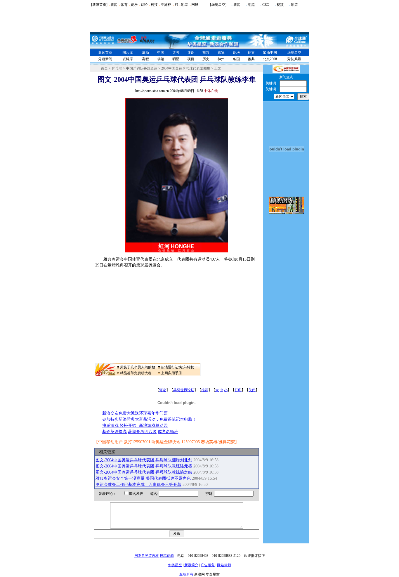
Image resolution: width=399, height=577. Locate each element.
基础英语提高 (114, 431)
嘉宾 (221, 53)
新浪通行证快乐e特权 (177, 367)
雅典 (251, 59)
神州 (221, 59)
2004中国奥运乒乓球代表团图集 (185, 68)
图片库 (127, 53)
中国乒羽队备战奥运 (141, 68)
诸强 (175, 53)
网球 (194, 5)
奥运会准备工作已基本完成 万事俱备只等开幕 (138, 484)
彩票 (184, 5)
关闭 (252, 390)
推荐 (204, 390)
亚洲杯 (166, 5)
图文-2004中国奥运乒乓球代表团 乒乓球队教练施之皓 (144, 472)
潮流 (251, 5)
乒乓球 (117, 68)
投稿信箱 (167, 556)
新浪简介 (191, 565)
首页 (104, 68)
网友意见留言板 (146, 556)
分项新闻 (105, 59)
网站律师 (224, 565)
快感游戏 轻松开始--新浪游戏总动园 (135, 425)
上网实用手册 (171, 373)
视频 (280, 5)
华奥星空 (294, 53)
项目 (190, 59)
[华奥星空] (218, 5)
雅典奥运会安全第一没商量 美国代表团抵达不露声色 (143, 478)
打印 (238, 390)
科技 (154, 5)
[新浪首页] (99, 5)
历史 (205, 59)
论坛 (236, 53)
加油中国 (270, 53)
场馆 (160, 59)
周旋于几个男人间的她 (137, 367)
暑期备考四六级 (142, 431)
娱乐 (134, 5)
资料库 (127, 59)
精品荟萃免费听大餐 (136, 373)
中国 (160, 53)
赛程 (145, 59)
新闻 (113, 5)
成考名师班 (168, 431)
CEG (265, 5)
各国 (236, 59)
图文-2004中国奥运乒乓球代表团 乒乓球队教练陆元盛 (144, 466)
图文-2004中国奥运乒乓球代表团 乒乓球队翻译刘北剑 (144, 460)
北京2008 (270, 59)
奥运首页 (105, 53)
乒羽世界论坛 (183, 390)
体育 (124, 5)
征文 (251, 53)
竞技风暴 (294, 59)
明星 (175, 59)
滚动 (145, 53)
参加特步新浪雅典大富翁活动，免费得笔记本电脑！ (149, 419)
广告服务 (208, 565)
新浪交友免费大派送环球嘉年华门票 (135, 413)
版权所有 (186, 574)
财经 (144, 5)
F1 (176, 5)
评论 (190, 53)
